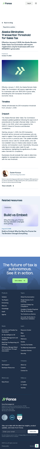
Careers (23, 367)
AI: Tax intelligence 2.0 (8, 335)
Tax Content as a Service (28, 314)
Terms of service (34, 446)
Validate (4, 297)
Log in (29, 3)
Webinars (24, 339)
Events (23, 336)
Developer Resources (8, 367)
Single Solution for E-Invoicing (27, 300)
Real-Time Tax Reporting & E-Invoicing (10, 343)
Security (23, 353)
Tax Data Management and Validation (10, 338)
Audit (3, 311)
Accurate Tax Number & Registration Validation (28, 318)
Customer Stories (26, 350)
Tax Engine (5, 300)
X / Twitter (24, 384)
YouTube (23, 387)
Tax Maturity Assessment (28, 347)
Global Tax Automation (27, 297)
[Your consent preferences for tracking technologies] (37, 446)
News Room (5, 382)
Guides (23, 342)
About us (23, 364)
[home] (7, 3)
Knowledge (5, 308)
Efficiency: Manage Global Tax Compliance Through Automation (9, 349)
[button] (36, 3)
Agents (4, 314)
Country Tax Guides (27, 344)
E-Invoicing (5, 302)
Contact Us (24, 370)
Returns (4, 305)
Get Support (5, 364)
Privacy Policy (22, 435)
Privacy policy (5, 446)
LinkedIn (23, 382)
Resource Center (26, 330)
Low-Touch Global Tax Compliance (27, 305)
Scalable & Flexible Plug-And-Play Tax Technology (29, 310)
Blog (22, 333)
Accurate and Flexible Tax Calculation (9, 331)
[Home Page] (9, 399)
